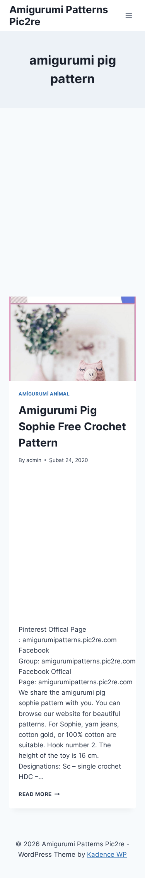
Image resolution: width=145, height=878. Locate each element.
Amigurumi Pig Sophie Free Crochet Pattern (72, 426)
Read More (39, 794)
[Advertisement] (72, 211)
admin (33, 460)
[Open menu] (128, 15)
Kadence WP (107, 854)
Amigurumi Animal (44, 394)
